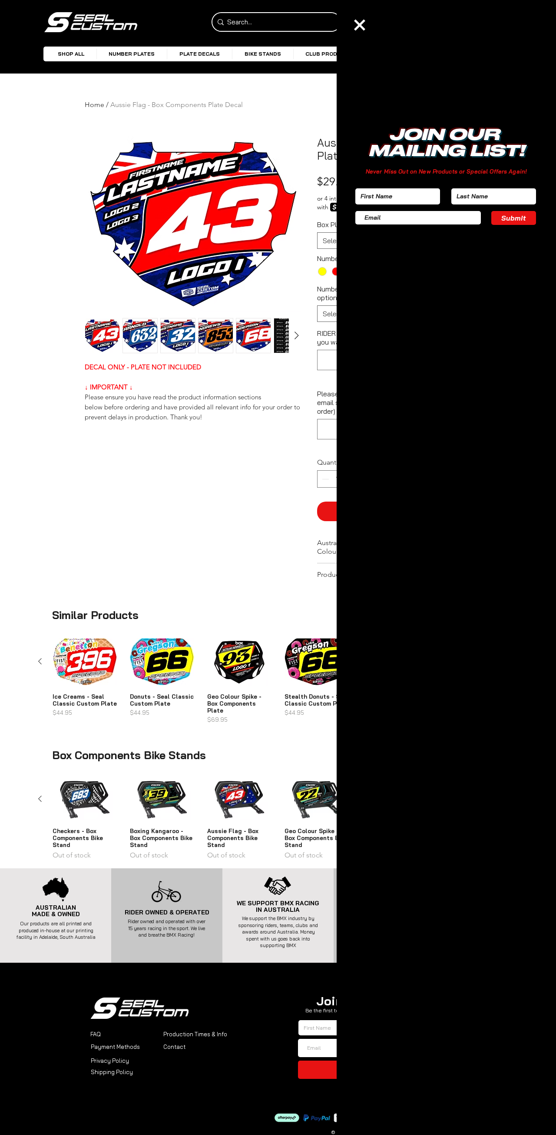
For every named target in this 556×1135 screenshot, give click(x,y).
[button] (359, 25)
